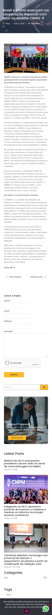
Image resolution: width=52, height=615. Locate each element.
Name (7, 301)
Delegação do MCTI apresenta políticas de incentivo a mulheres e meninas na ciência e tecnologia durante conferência (25, 511)
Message (8, 331)
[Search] (44, 387)
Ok (26, 611)
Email (6, 311)
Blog (8, 24)
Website (8, 321)
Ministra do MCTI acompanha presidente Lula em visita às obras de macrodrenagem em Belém (24, 463)
